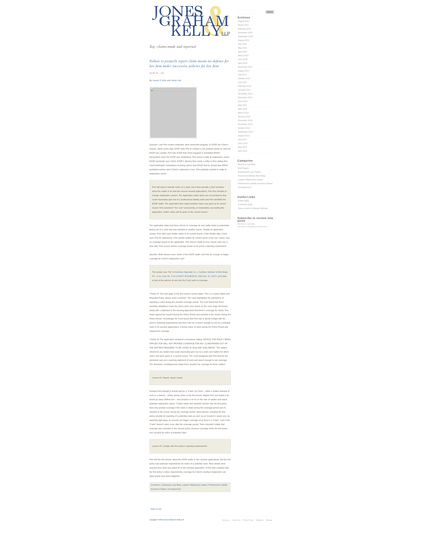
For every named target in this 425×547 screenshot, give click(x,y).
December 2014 (245, 94)
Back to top (156, 509)
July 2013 (242, 139)
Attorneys (225, 520)
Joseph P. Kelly (159, 80)
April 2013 (242, 151)
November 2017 (245, 67)
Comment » (156, 485)
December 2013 (245, 120)
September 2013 (245, 132)
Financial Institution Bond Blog (251, 176)
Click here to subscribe (246, 224)
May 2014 (242, 105)
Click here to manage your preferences (252, 226)
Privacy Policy (248, 520)
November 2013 (245, 124)
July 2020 (242, 44)
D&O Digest (243, 168)
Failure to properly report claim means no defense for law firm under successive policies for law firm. (189, 63)
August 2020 (243, 40)
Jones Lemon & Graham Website (253, 208)
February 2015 (244, 86)
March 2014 (243, 113)
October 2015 (244, 78)
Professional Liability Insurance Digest (255, 183)
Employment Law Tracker (249, 172)
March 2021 (243, 25)
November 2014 (245, 97)
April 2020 (242, 52)
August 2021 (243, 21)
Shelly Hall (176, 80)
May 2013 (242, 147)
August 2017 (243, 71)
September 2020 (245, 36)
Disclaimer (259, 520)
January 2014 (244, 116)
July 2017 (242, 74)
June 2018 (243, 59)
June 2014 (243, 101)
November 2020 (245, 33)
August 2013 (243, 136)
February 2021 (244, 29)
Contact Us (236, 520)
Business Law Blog (246, 164)
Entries (243, 201)
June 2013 (243, 143)
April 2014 (242, 109)
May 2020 (242, 48)
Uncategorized (244, 187)
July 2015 (242, 82)
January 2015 (244, 90)
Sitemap (269, 520)
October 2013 (244, 128)
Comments (245, 204)
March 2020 (243, 55)
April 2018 (242, 63)
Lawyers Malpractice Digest (250, 180)
